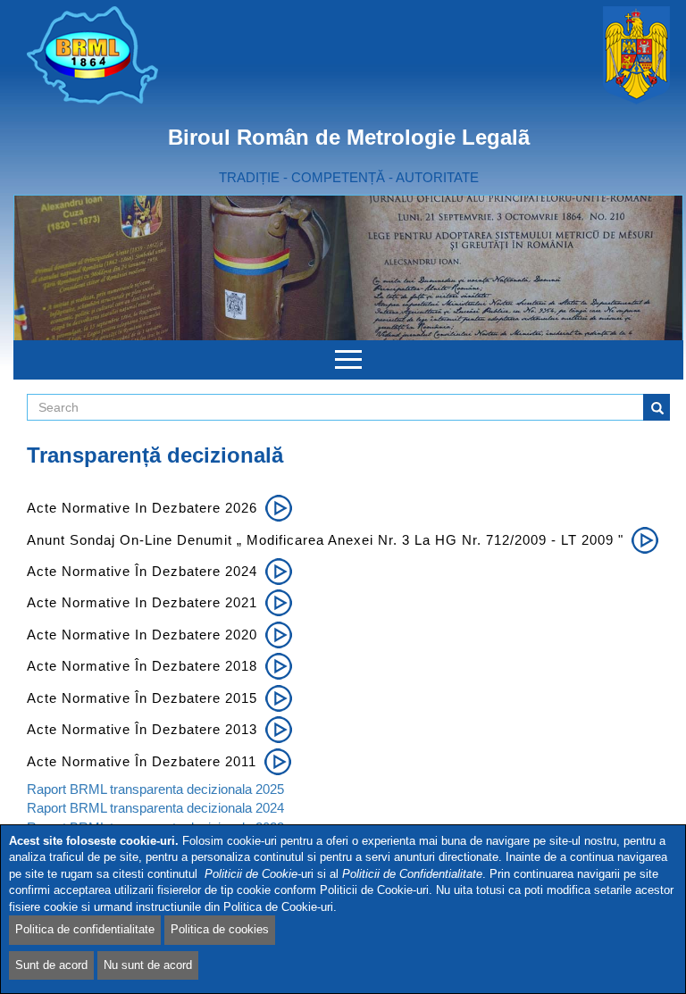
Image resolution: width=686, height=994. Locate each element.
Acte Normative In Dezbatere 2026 (142, 507)
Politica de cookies (220, 929)
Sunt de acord (51, 965)
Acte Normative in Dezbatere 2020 (142, 634)
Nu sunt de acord (148, 965)
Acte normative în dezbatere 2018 (142, 665)
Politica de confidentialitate (85, 929)
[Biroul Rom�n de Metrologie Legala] (180, 55)
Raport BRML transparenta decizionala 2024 (155, 807)
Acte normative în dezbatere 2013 (142, 729)
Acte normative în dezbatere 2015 (142, 698)
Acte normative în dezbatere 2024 (142, 571)
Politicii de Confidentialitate (412, 874)
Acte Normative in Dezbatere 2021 (142, 602)
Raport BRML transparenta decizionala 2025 (155, 789)
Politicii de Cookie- (253, 874)
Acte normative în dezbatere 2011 (141, 761)
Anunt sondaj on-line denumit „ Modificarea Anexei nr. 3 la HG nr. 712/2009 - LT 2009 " (325, 539)
